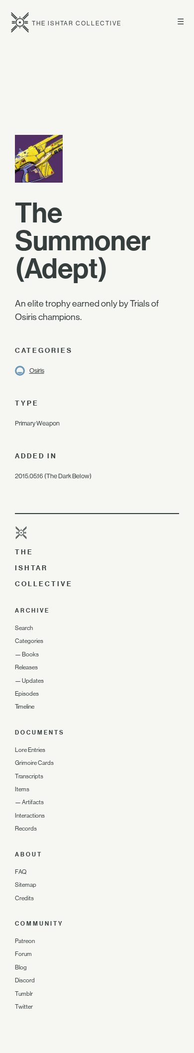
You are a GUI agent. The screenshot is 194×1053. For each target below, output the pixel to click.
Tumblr (24, 993)
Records (26, 828)
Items (22, 789)
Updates (33, 680)
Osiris (36, 370)
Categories (29, 640)
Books (30, 654)
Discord (25, 980)
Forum (23, 953)
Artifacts (33, 802)
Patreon (25, 941)
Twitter (24, 1006)
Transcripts (29, 776)
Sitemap (25, 884)
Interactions (30, 815)
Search (24, 628)
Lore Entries (30, 749)
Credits (24, 898)
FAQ (20, 871)
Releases (26, 667)
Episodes (27, 693)
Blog (21, 967)
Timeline (24, 706)
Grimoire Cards (34, 762)
